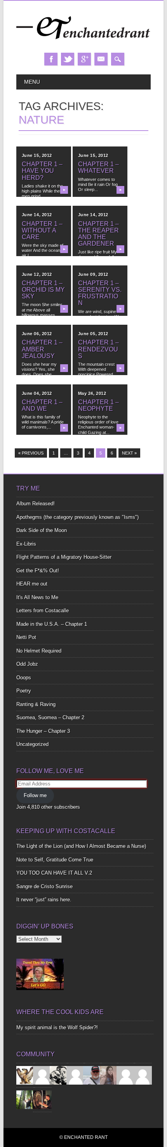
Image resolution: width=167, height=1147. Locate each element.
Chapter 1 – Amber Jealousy (42, 349)
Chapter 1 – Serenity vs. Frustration (100, 293)
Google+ (84, 59)
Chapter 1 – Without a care (42, 230)
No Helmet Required (38, 651)
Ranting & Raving (36, 704)
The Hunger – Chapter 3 (43, 731)
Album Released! (35, 503)
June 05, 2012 (93, 333)
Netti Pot (26, 637)
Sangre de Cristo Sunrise (44, 886)
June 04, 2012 (37, 393)
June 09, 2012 (93, 274)
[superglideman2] (92, 1075)
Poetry (23, 691)
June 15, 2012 (37, 155)
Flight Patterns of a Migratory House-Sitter (63, 557)
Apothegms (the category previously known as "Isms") (77, 517)
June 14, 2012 (37, 214)
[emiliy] (142, 1075)
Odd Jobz (27, 664)
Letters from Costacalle (42, 610)
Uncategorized (32, 744)
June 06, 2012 (37, 333)
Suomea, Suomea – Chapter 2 (50, 717)
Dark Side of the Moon (41, 530)
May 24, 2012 (92, 393)
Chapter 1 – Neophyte (98, 405)
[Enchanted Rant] (83, 45)
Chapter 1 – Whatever (98, 167)
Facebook (50, 59)
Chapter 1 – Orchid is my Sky (43, 290)
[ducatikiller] (59, 1075)
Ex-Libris (26, 544)
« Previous (30, 453)
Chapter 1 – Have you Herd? (42, 171)
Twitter (67, 59)
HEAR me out (31, 584)
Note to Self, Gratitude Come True (54, 860)
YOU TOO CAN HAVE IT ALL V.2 (54, 873)
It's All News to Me (37, 597)
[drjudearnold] (109, 1075)
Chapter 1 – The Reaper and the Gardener (98, 233)
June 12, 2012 (37, 274)
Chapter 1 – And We (42, 405)
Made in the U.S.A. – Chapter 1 (51, 624)
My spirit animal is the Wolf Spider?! (57, 1027)
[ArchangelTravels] (42, 1075)
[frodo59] (25, 1075)
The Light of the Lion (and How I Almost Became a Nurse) (81, 846)
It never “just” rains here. (43, 899)
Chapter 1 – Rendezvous (98, 349)
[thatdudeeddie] (126, 1075)
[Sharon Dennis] (75, 1075)
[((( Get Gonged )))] (42, 1099)
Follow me (35, 795)
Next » (129, 453)
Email (101, 59)
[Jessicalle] (25, 1099)
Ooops (23, 677)
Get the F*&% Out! (37, 571)
